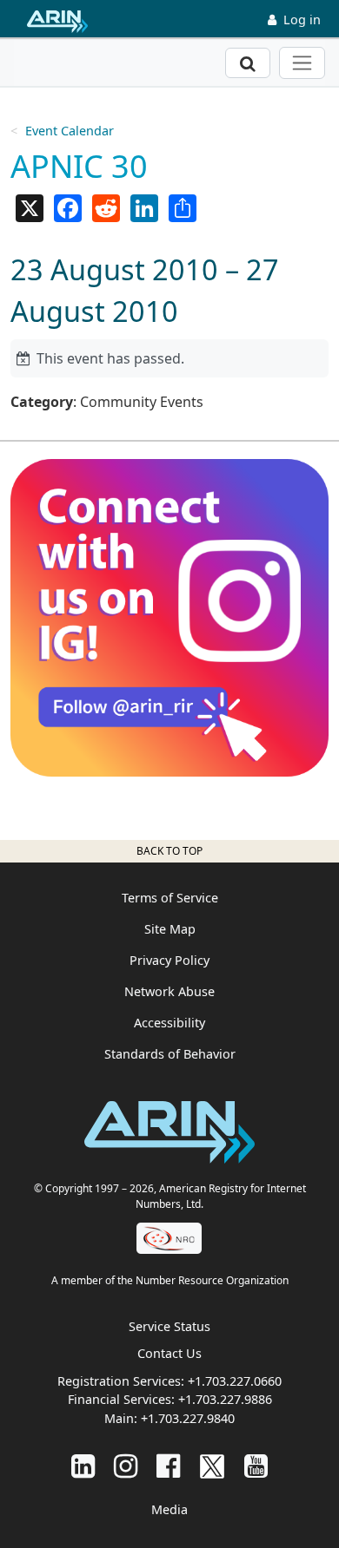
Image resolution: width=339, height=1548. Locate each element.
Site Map (170, 929)
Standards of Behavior (170, 1054)
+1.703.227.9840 (188, 1418)
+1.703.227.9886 (225, 1399)
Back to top (169, 850)
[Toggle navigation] (302, 63)
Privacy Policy (169, 960)
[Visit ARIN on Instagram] (125, 1465)
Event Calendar (69, 130)
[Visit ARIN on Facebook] (168, 1465)
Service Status (169, 1326)
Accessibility (169, 1022)
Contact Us (169, 1353)
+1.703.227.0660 (235, 1381)
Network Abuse (169, 991)
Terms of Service (170, 897)
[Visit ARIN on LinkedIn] (83, 1465)
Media (169, 1509)
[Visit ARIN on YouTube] (256, 1465)
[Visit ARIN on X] (212, 1465)
